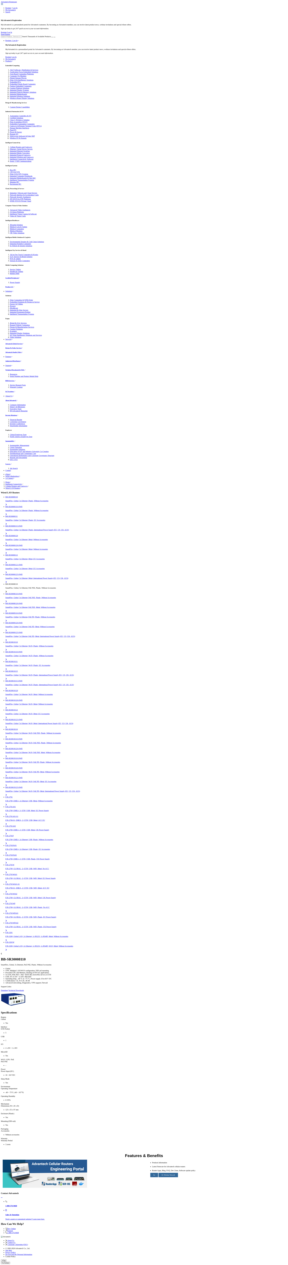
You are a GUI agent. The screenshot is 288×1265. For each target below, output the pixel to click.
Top (4, 1260)
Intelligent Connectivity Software (21, 159)
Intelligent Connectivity (13, 484)
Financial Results (16, 420)
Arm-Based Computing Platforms (22, 74)
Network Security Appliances (20, 197)
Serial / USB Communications (20, 161)
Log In (15, 8)
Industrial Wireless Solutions (20, 96)
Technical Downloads (16, 990)
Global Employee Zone (18, 435)
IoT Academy (9, 391)
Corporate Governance (18, 422)
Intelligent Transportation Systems (22, 180)
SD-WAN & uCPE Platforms (20, 199)
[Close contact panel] (1, 1198)
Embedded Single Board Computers (23, 84)
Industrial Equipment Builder (20, 312)
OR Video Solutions (17, 233)
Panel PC (13, 130)
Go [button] (154, 1175)
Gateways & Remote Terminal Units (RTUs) (26, 126)
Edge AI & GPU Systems (19, 174)
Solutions (8, 291)
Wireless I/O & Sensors (18, 138)
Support (8, 365)
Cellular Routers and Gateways (21, 147)
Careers (8, 464)
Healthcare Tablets (16, 271)
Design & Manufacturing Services (22, 327)
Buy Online (11, 1229)
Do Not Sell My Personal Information (18, 1254)
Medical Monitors (16, 231)
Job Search (14, 468)
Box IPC (13, 170)
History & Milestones (17, 407)
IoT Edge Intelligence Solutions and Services (26, 335)
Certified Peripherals (12, 278)
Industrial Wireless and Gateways (22, 157)
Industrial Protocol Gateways (20, 155)
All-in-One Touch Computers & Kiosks (24, 255)
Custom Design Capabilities (20, 107)
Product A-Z (9, 287)
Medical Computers (17, 229)
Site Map (8, 1250)
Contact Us (11, 1243)
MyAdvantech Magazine (19, 411)
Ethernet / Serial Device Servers (21, 149)
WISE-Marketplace (12, 476)
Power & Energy (16, 132)
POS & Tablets (15, 259)
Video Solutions (15, 337)
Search (7, 12)
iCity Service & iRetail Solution (21, 257)
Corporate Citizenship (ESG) (17, 1245)
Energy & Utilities (16, 304)
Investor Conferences (17, 424)
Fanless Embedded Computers (21, 86)
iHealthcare (14, 308)
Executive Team (15, 409)
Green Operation (16, 447)
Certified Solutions (16, 118)
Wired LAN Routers (12, 488)
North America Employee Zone (21, 437)
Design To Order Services (13, 348)
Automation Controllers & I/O (20, 116)
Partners (8, 357)
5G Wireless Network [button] (168, 1175)
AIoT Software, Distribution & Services (24, 70)
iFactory (13, 306)
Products (8, 61)
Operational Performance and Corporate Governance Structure (32, 456)
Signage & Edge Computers (20, 261)
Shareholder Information (18, 426)
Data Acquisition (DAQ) (18, 122)
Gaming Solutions (16, 329)
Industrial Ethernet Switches (20, 151)
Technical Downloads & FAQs (15, 370)
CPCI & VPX (15, 172)
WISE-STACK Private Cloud (20, 201)
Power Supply (15, 282)
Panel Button (5, 34)
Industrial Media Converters (20, 153)
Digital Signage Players (18, 78)
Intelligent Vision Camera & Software (23, 214)
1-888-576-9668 (13, 1233)
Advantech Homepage (9, 2)
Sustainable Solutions (17, 449)
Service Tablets (15, 269)
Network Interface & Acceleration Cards (24, 195)
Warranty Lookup (16, 387)
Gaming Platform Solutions (19, 88)
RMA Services (10, 381)
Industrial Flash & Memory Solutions (23, 92)
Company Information (18, 405)
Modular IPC (14, 182)
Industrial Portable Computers (20, 244)
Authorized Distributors (12, 361)
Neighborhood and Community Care (23, 453)
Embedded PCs (15, 82)
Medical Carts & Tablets (18, 227)
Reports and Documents (18, 458)
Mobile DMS (14, 274)
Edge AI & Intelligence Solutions (21, 80)
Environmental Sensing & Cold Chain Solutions (27, 242)
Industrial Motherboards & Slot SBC (23, 178)
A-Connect (9, 478)
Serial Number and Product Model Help (24, 376)
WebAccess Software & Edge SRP (22, 136)
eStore (7, 474)
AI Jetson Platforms (17, 212)
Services (8, 339)
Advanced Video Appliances (20, 210)
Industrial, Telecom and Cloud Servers (23, 193)
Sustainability (10, 441)
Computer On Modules (18, 76)
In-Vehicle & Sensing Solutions (21, 246)
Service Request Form (18, 385)
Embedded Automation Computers (22, 124)
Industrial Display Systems (19, 90)
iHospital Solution (16, 225)
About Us (8, 396)
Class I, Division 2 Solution (19, 120)
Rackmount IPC (15, 184)
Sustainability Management (19, 445)
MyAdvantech (10, 10)
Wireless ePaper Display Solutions (22, 98)
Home (7, 482)
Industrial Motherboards (18, 94)
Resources (13, 374)
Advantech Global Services (13, 344)
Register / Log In (11, 41)
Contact (8, 470)
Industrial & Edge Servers (19, 310)
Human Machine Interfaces (19, 128)
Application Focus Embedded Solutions (24, 72)
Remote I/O (14, 134)
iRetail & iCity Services (18, 323)
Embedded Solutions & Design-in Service (25, 302)
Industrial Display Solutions (20, 333)
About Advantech (11, 400)
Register (8, 8)
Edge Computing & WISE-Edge (21, 300)
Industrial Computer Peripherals (21, 176)
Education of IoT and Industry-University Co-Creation (29, 451)
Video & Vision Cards (18, 216)
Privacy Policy (10, 1252)
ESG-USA (14, 460)
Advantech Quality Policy (13, 352)
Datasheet (4, 990)
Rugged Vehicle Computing (20, 325)
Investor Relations (11, 415)
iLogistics (13, 331)
